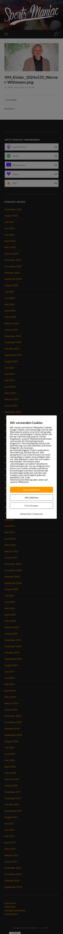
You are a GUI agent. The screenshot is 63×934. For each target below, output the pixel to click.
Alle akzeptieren (31, 489)
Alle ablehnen (31, 497)
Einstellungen (31, 505)
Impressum (38, 514)
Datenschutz (25, 514)
